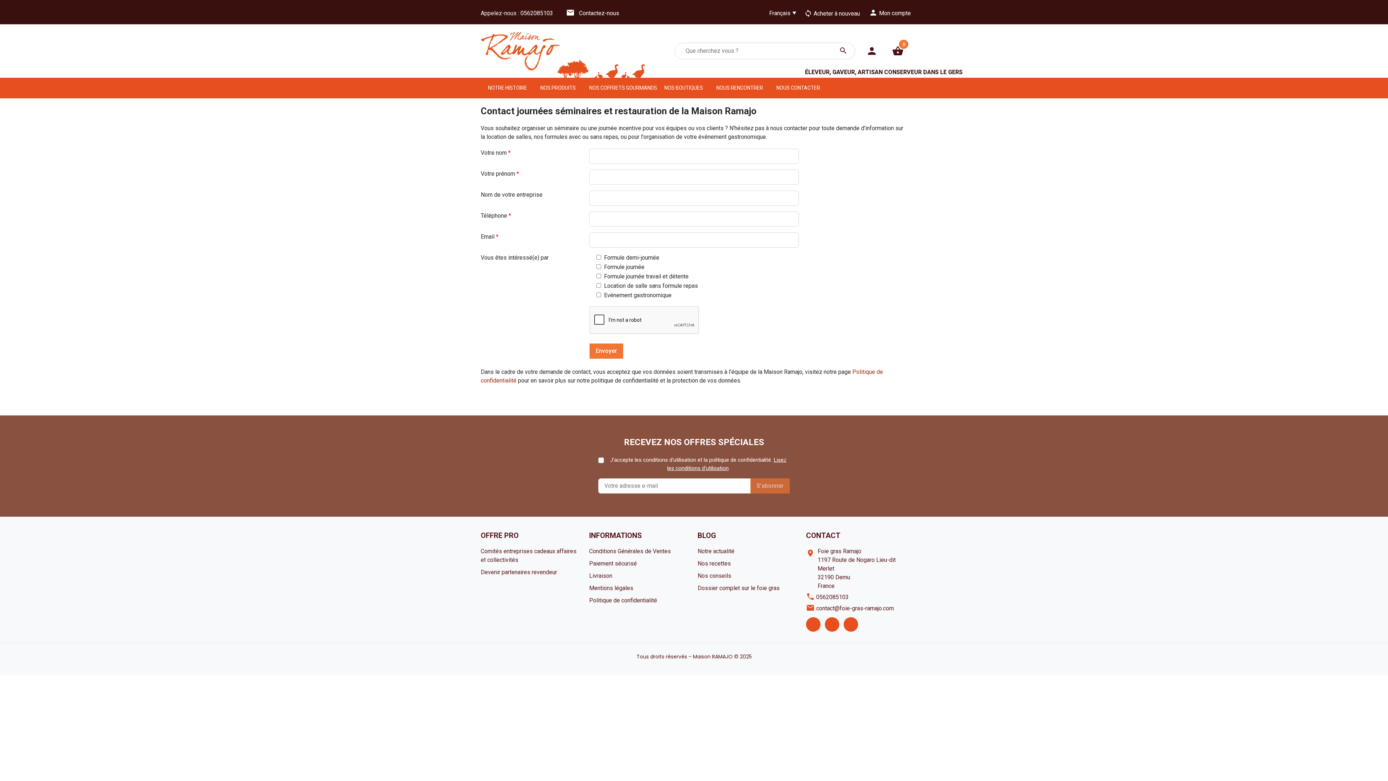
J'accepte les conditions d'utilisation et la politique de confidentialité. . (698, 464)
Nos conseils (714, 575)
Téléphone (496, 215)
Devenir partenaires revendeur (519, 572)
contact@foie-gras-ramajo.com (855, 608)
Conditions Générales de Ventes (630, 551)
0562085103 (536, 13)
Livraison (600, 575)
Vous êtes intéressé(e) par (515, 257)
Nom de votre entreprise (512, 194)
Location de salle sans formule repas (650, 285)
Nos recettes (714, 563)
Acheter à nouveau (832, 13)
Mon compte (890, 12)
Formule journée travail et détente (646, 276)
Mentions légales (611, 588)
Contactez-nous (592, 13)
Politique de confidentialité (623, 600)
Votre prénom (500, 173)
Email (489, 236)
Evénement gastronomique (637, 295)
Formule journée (623, 266)
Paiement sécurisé (613, 563)
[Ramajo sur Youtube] (851, 624)
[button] (897, 51)
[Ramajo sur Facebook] (813, 624)
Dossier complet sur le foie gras (739, 588)
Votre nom (496, 152)
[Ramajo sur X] (832, 624)
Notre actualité (716, 551)
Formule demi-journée (631, 257)
